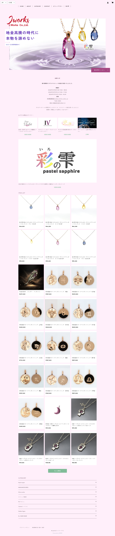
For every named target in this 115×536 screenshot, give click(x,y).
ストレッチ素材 (22, 497)
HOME (22, 6)
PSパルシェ (21, 501)
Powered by (56, 533)
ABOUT (29, 6)
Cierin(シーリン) (22, 506)
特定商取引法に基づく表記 (38, 527)
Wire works (21, 492)
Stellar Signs (21, 511)
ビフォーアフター (57, 6)
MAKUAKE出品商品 (23, 487)
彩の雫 (67, 6)
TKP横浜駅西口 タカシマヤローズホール (57, 98)
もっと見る (57, 471)
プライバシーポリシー (25, 527)
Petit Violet (21, 482)
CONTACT (47, 6)
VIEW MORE (27, 134)
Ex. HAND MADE (22, 516)
